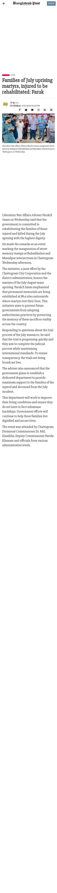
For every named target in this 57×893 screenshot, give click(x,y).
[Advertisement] (28, 44)
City (13, 75)
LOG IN (51, 3)
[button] (3, 3)
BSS (17, 103)
